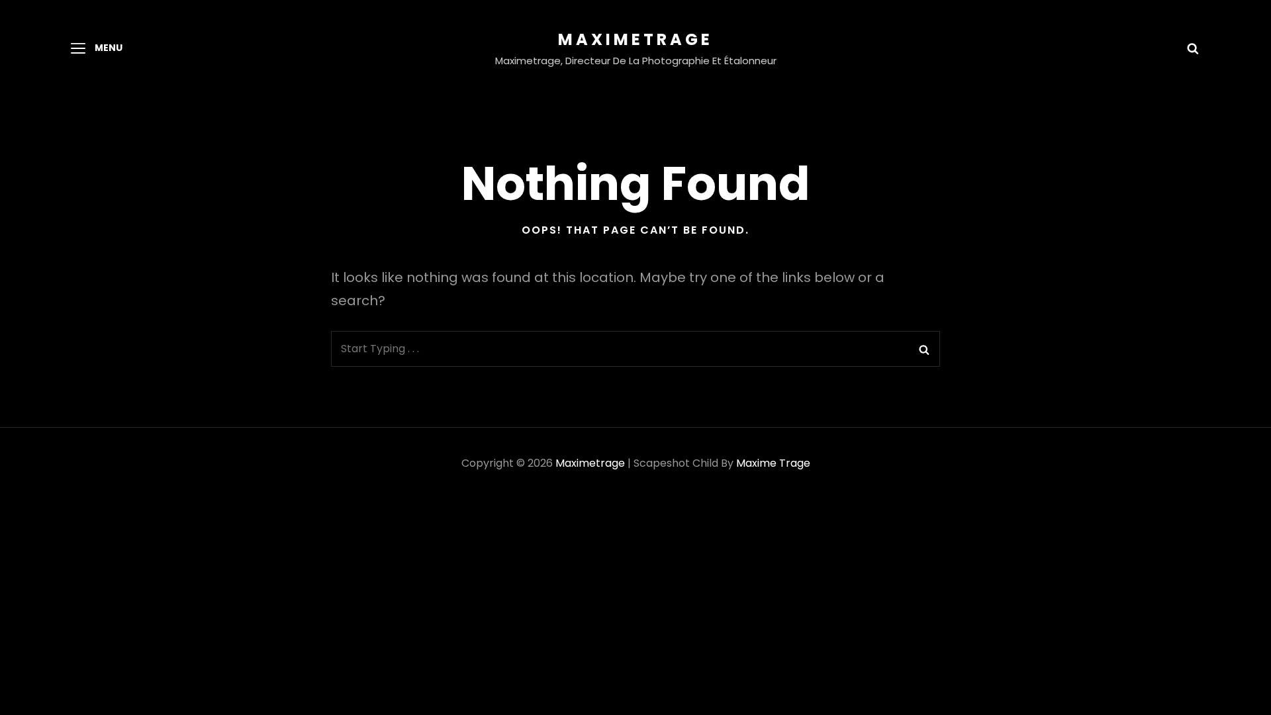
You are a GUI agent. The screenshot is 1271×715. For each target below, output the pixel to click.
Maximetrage (635, 39)
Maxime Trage (773, 463)
